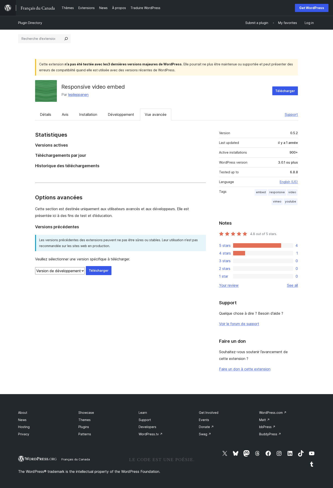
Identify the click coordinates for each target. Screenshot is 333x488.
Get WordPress (311, 8)
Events (204, 420)
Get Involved (208, 412)
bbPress (267, 427)
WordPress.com (273, 412)
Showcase (86, 412)
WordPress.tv (151, 434)
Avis (65, 114)
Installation (88, 114)
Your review (229, 285)
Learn (143, 412)
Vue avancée (155, 114)
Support (291, 114)
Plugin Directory (30, 23)
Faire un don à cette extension (244, 369)
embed (261, 192)
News (22, 420)
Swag (205, 434)
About (22, 412)
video (292, 192)
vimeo (277, 201)
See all (292, 285)
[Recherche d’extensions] (66, 38)
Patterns (84, 434)
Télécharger (285, 91)
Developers (147, 427)
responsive (277, 192)
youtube (290, 201)
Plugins (83, 427)
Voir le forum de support (239, 323)
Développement (121, 114)
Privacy (23, 434)
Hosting (24, 427)
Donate (206, 427)
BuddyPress (270, 434)
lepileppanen (78, 94)
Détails (45, 114)
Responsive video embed (93, 86)
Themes (84, 420)
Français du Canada (75, 459)
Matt (264, 420)
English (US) (289, 182)
